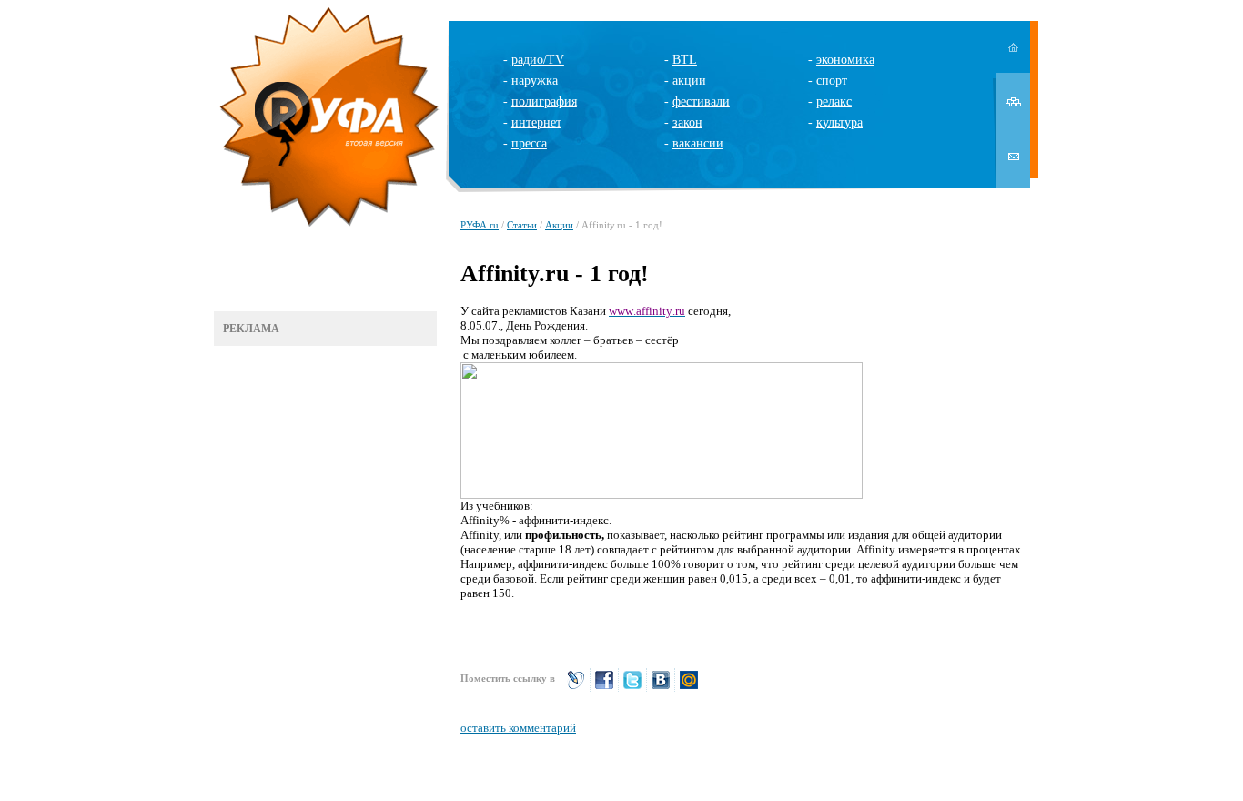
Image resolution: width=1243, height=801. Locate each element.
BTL (684, 59)
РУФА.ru (479, 224)
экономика (845, 59)
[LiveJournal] (576, 688)
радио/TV (537, 59)
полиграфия (544, 101)
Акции (559, 224)
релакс (834, 101)
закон (687, 122)
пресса (529, 143)
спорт (831, 80)
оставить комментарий (518, 728)
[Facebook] (604, 688)
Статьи (522, 224)
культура (839, 122)
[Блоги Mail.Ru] (689, 688)
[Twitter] (632, 688)
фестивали (701, 101)
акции (689, 80)
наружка (534, 80)
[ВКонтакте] (660, 688)
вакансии (697, 143)
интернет (536, 122)
